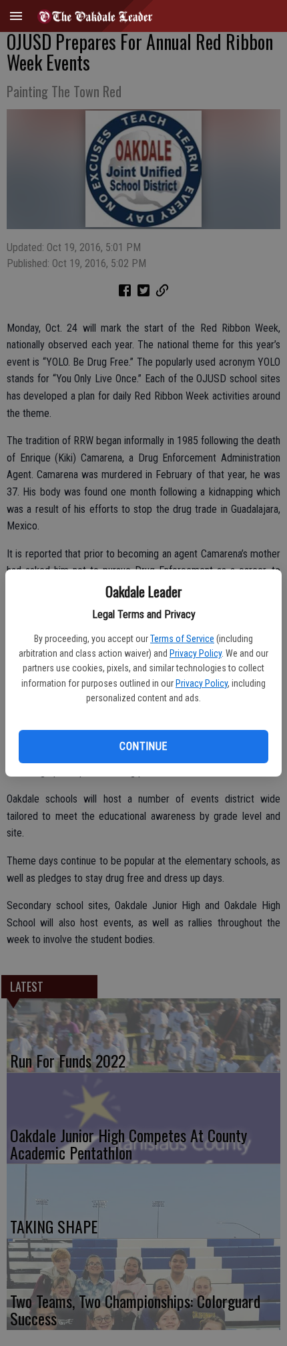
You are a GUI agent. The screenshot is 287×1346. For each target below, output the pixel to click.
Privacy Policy (196, 653)
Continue (143, 746)
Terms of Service (182, 638)
